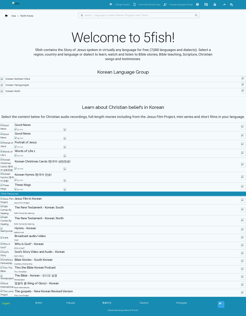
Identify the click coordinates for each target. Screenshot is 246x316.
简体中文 (106, 303)
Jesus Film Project (21, 203)
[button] (82, 15)
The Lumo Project (21, 295)
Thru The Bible (20, 272)
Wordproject (19, 280)
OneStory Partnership (23, 264)
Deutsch (144, 303)
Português (181, 303)
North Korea (26, 15)
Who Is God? (19, 248)
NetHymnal (19, 232)
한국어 (38, 303)
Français (70, 303)
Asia (13, 15)
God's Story (19, 256)
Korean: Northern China (18, 79)
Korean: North (13, 91)
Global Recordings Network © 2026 (123, 310)
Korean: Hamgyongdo (17, 85)
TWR (16, 240)
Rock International (21, 287)
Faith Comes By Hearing (24, 213)
